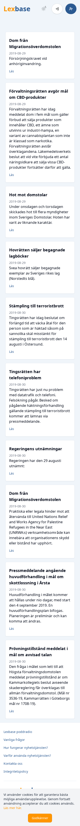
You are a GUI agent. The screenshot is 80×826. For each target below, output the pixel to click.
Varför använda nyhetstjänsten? (27, 755)
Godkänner (40, 818)
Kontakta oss (13, 763)
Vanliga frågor (14, 740)
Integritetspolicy (16, 771)
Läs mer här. (13, 808)
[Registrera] (70, 9)
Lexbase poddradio (18, 732)
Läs (11, 71)
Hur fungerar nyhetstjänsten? (26, 748)
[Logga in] (57, 9)
